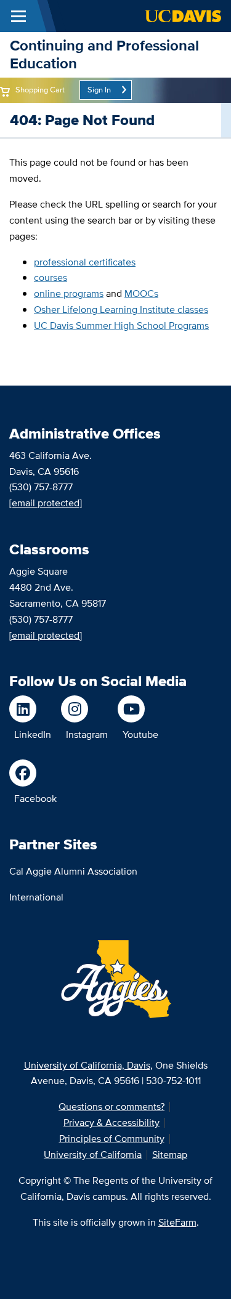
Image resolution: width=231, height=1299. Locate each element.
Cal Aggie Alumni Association (73, 871)
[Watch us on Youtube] (138, 708)
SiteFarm (177, 1222)
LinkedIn (32, 734)
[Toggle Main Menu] (18, 16)
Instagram (87, 734)
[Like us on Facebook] (33, 773)
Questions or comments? (111, 1106)
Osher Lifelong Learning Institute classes (121, 309)
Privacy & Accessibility (111, 1122)
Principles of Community (111, 1138)
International (36, 897)
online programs (68, 293)
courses (50, 277)
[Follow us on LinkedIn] (30, 708)
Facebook (35, 798)
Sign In (99, 89)
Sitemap (169, 1154)
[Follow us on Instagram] (84, 708)
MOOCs (141, 293)
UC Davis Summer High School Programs (121, 325)
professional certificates (85, 262)
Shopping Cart (40, 89)
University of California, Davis (87, 1065)
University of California (93, 1154)
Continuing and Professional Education (104, 54)
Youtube (140, 734)
